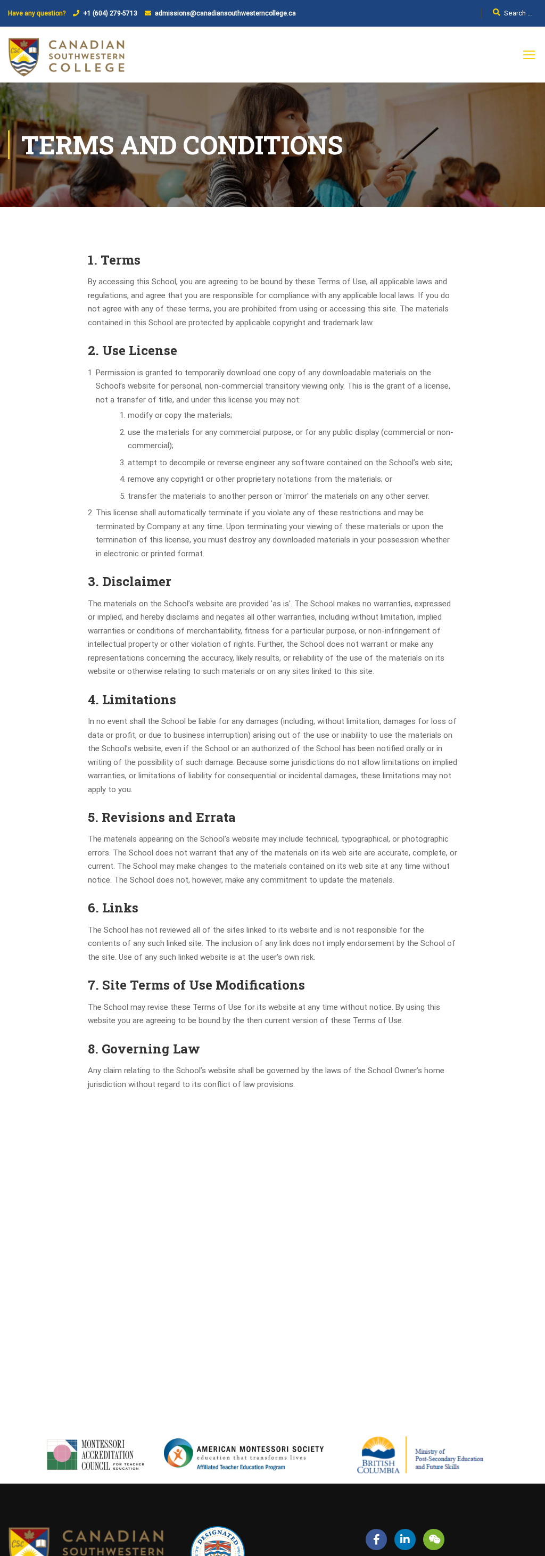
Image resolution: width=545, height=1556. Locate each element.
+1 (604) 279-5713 (110, 13)
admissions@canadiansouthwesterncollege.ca (225, 13)
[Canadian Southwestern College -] (66, 60)
